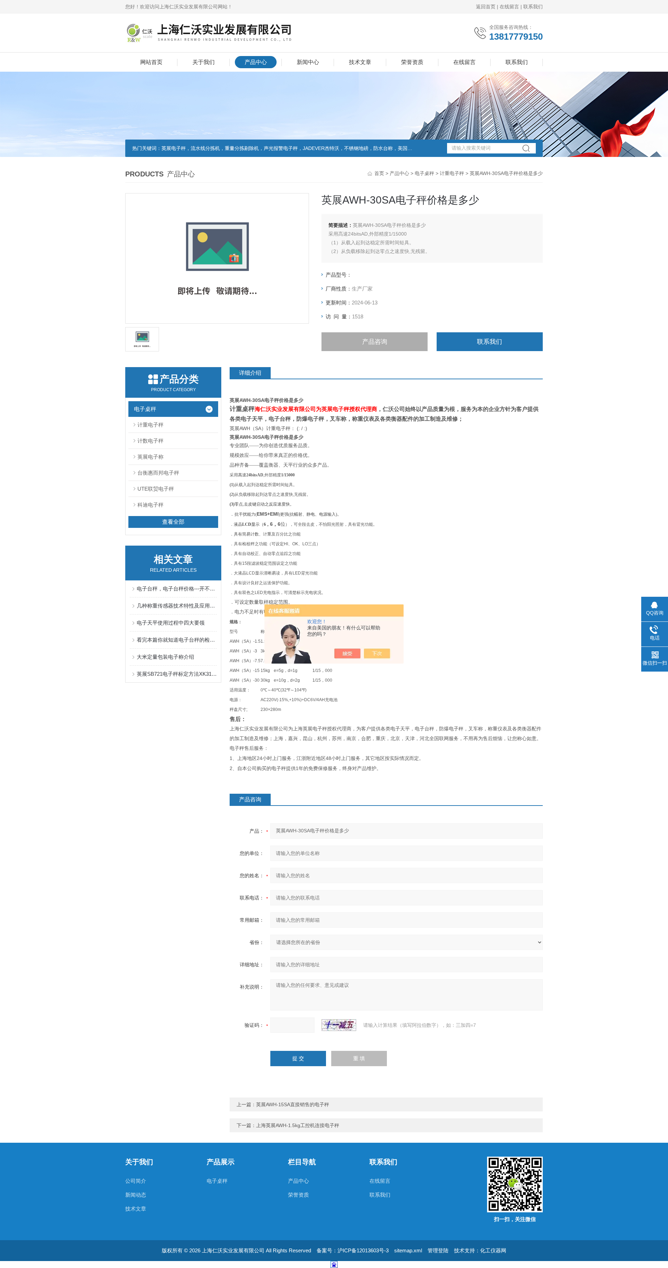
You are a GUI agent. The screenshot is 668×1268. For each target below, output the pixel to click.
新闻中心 (308, 62)
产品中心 (256, 62)
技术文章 (360, 62)
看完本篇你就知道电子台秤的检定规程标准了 (177, 640)
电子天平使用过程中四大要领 (171, 623)
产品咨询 (374, 341)
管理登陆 (438, 1250)
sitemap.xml (408, 1250)
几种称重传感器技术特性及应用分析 (177, 606)
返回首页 (485, 6)
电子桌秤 (424, 173)
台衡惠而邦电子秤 (158, 473)
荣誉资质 (412, 62)
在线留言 (509, 6)
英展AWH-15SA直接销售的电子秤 (292, 1104)
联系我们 (533, 6)
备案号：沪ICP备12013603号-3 (353, 1250)
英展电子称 (150, 457)
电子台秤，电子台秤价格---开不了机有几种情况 (177, 589)
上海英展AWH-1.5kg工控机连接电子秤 (297, 1125)
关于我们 (203, 62)
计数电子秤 (150, 441)
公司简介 (135, 1181)
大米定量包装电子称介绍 (165, 657)
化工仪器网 (493, 1250)
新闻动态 (135, 1195)
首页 (379, 173)
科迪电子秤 (150, 505)
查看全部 (173, 522)
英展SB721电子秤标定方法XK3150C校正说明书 (177, 674)
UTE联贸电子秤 (155, 489)
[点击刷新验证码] (338, 1025)
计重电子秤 (452, 173)
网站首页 (151, 62)
